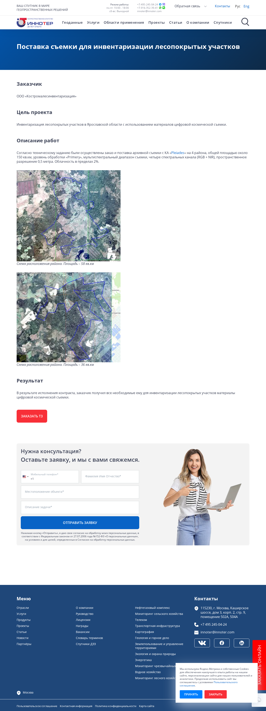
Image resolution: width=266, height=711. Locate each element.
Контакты (222, 6)
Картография (144, 632)
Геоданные (72, 22)
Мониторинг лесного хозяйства (157, 678)
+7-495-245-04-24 (147, 4)
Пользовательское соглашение (37, 706)
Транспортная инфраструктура (157, 626)
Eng (246, 6)
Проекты (156, 22)
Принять (191, 694)
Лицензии (83, 620)
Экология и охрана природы (155, 654)
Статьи (175, 22)
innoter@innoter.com (149, 11)
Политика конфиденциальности (116, 706)
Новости (22, 638)
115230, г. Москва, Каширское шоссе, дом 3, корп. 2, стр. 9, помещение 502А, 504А (225, 612)
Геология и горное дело (152, 638)
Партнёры (24, 644)
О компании (197, 22)
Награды (82, 626)
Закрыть (215, 694)
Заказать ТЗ (32, 416)
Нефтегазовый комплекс (152, 608)
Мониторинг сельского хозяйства (159, 614)
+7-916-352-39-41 (147, 7)
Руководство (84, 614)
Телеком (141, 620)
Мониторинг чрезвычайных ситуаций (162, 666)
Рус (237, 6)
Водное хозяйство (148, 672)
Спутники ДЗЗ (86, 644)
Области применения (124, 22)
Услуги (93, 22)
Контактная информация (76, 706)
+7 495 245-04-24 (214, 624)
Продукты (24, 620)
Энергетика (143, 660)
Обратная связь (188, 6)
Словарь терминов (89, 638)
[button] (259, 700)
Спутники (223, 22)
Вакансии (83, 632)
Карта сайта (146, 706)
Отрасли (23, 608)
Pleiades (177, 152)
